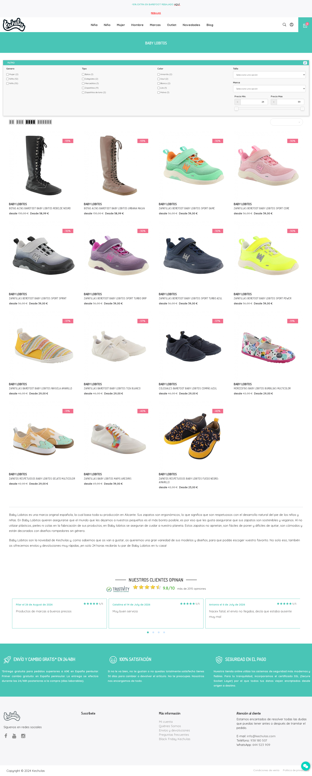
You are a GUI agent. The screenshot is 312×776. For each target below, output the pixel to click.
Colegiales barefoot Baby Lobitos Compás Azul (188, 388)
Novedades (191, 25)
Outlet (171, 25)
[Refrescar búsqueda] (305, 63)
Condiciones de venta (266, 770)
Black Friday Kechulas (174, 739)
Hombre (137, 25)
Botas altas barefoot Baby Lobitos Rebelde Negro (40, 208)
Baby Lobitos (18, 204)
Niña (94, 25)
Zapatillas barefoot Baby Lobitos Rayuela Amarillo (40, 388)
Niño (107, 25)
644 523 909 (261, 745)
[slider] (236, 109)
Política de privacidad (296, 770)
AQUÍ (177, 4)
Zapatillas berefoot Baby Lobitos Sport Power (262, 298)
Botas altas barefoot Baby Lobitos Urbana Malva (114, 208)
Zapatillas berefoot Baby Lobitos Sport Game (187, 208)
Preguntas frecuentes (174, 734)
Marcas (155, 25)
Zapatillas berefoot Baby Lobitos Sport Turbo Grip (115, 298)
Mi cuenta (166, 721)
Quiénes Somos (170, 726)
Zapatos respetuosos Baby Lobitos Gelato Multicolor (42, 478)
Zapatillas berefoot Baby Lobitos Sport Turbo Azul (190, 298)
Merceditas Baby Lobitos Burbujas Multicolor (262, 388)
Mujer (121, 25)
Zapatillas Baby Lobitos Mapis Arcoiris (107, 478)
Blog (210, 25)
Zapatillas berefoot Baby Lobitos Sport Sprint (38, 298)
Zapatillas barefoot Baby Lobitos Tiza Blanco (112, 388)
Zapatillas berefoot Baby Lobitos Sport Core (261, 208)
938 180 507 (258, 740)
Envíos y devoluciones (174, 730)
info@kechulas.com (261, 736)
